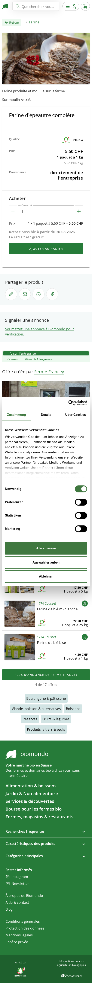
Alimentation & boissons (31, 786)
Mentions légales (19, 935)
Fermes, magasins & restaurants (39, 817)
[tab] (46, 353)
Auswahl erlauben (46, 562)
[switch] (81, 502)
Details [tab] (46, 414)
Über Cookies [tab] (75, 414)
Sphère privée (17, 942)
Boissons (73, 708)
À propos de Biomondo (24, 895)
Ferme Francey (49, 372)
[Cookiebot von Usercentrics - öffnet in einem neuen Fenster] (68, 403)
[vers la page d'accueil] (5, 6)
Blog (9, 909)
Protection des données (25, 928)
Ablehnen (46, 576)
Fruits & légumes (56, 719)
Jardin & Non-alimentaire (32, 793)
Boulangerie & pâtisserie (46, 698)
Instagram (20, 876)
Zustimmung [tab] (16, 414)
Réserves (30, 719)
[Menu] (70, 6)
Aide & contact (17, 902)
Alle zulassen (46, 548)
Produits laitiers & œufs (46, 729)
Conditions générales (23, 921)
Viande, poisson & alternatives (36, 708)
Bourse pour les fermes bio (34, 809)
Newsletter (20, 883)
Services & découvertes (30, 801)
